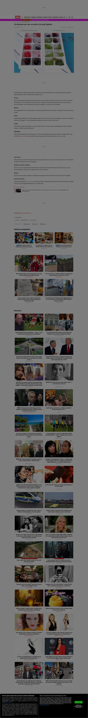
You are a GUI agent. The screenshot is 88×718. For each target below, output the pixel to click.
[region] (44, 706)
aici (10, 710)
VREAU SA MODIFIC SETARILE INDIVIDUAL (78, 706)
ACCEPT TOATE (78, 702)
